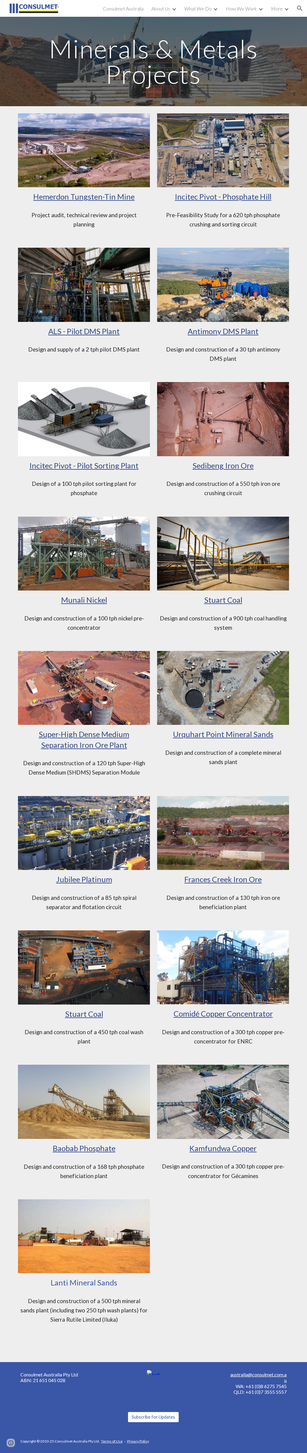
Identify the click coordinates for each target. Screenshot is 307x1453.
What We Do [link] (198, 8)
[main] (153, 61)
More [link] (277, 8)
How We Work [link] (241, 8)
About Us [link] (160, 8)
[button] (300, 8)
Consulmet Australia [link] (123, 8)
